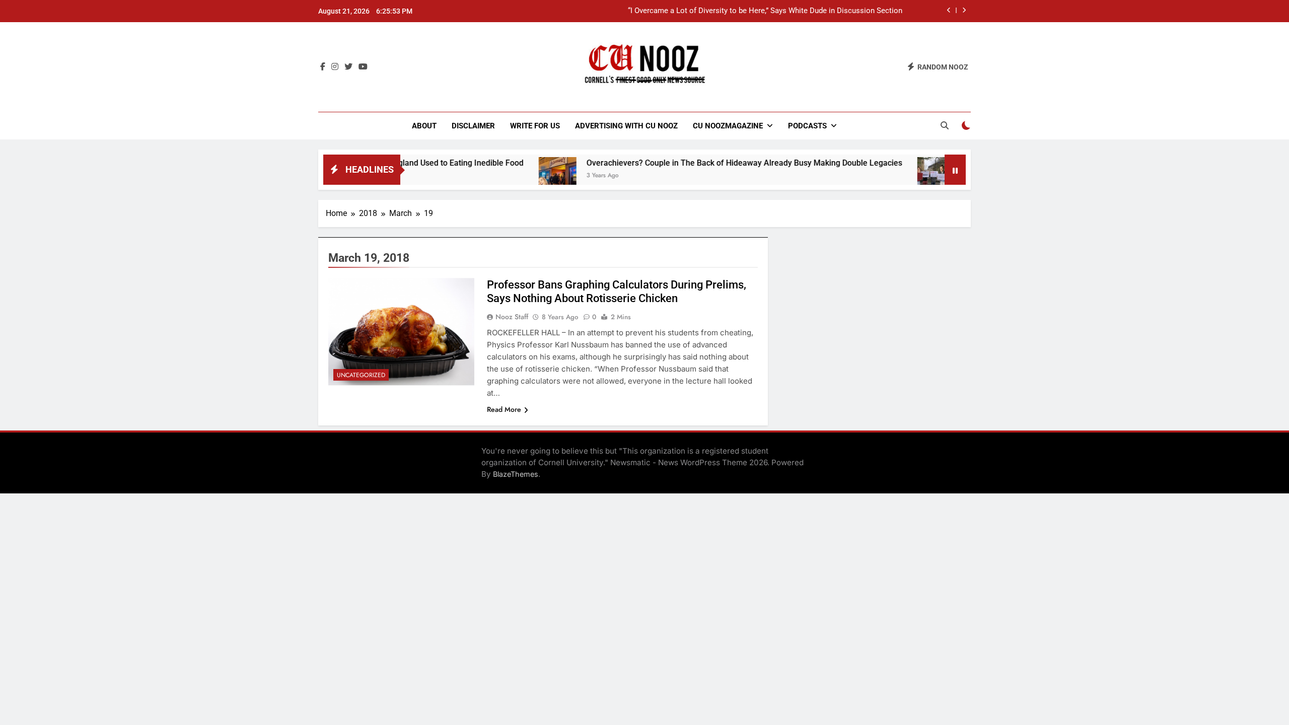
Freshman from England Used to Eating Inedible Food (401, 163)
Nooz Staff (511, 317)
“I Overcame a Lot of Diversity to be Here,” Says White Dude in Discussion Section (765, 11)
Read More (504, 409)
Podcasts (807, 125)
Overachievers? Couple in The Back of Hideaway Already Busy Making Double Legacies (718, 163)
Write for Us (535, 125)
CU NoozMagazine (728, 125)
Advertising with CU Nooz (626, 125)
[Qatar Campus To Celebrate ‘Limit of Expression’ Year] (910, 176)
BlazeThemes (515, 474)
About (424, 125)
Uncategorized (361, 375)
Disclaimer (473, 125)
